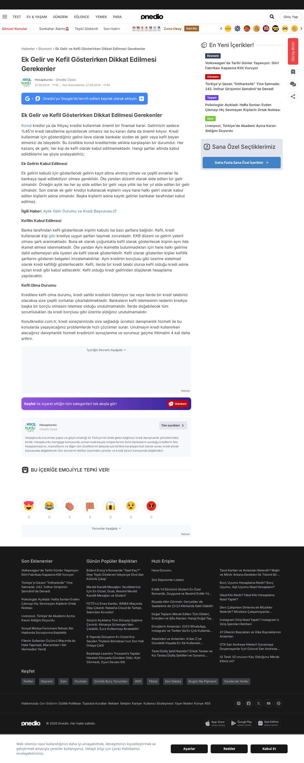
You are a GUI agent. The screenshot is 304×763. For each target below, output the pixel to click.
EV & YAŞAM (37, 17)
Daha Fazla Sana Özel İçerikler (239, 162)
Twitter (28, 681)
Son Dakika (173, 681)
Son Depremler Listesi (168, 580)
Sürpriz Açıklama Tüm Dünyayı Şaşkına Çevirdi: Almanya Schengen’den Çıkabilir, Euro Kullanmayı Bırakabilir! (114, 624)
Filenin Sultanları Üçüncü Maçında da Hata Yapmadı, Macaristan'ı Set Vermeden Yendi (48, 645)
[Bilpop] (266, 28)
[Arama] (272, 17)
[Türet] (247, 28)
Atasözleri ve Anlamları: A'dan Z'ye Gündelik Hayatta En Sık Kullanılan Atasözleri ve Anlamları (177, 643)
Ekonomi (45, 49)
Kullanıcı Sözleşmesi (158, 703)
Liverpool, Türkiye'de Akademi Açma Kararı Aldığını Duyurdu (240, 128)
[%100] (228, 28)
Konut (26, 125)
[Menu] (5, 16)
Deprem (47, 681)
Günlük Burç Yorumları (110, 681)
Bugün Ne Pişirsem (203, 681)
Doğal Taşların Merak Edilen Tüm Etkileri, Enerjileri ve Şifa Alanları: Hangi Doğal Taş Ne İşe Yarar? (181, 618)
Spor (210, 118)
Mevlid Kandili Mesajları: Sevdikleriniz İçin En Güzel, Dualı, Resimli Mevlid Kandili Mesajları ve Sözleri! (113, 591)
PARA (117, 17)
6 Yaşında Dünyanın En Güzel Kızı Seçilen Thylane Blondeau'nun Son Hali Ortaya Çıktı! (115, 641)
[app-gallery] (269, 723)
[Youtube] (269, 703)
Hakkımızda (29, 703)
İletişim (125, 703)
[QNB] (237, 28)
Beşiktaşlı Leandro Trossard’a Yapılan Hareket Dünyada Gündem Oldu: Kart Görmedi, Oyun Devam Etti (113, 658)
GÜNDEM (60, 17)
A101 (138, 681)
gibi (52, 235)
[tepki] (28, 505)
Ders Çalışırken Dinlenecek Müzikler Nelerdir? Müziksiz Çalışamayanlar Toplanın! (246, 611)
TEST (17, 17)
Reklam (113, 703)
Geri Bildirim (48, 703)
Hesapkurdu (55, 80)
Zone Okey (172, 29)
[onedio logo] (152, 17)
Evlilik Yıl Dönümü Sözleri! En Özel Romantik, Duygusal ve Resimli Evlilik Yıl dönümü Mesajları (180, 593)
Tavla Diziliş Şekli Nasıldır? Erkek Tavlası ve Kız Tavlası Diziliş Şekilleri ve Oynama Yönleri (182, 655)
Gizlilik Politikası (69, 703)
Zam (63, 681)
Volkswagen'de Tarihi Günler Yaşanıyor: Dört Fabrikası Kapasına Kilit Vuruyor (242, 65)
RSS (207, 703)
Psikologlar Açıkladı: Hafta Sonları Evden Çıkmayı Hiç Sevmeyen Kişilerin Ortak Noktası (242, 107)
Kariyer (137, 703)
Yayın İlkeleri (184, 703)
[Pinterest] (279, 703)
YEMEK (101, 17)
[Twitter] (259, 703)
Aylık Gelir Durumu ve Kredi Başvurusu (77, 211)
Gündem (213, 76)
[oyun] (285, 28)
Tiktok (153, 681)
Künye (199, 703)
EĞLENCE (81, 17)
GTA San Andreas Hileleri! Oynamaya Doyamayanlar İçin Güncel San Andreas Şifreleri (248, 648)
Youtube (80, 681)
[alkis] (294, 28)
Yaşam (212, 97)
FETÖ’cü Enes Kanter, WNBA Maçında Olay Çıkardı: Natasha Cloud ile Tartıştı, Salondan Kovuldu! (114, 608)
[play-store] (242, 723)
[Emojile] (275, 28)
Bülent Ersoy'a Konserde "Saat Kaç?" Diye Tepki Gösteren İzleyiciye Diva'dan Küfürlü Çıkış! (115, 574)
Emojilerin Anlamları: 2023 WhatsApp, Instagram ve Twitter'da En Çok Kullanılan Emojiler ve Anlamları (182, 630)
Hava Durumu (161, 570)
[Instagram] (239, 703)
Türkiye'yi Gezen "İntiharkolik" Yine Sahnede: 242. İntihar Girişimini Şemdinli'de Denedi (242, 86)
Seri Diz (191, 28)
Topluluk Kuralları (94, 703)
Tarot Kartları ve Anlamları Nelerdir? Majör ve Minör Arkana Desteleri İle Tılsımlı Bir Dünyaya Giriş (250, 574)
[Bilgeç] (256, 28)
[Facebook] (249, 703)
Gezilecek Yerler (236, 681)
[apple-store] (216, 723)
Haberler (28, 49)
